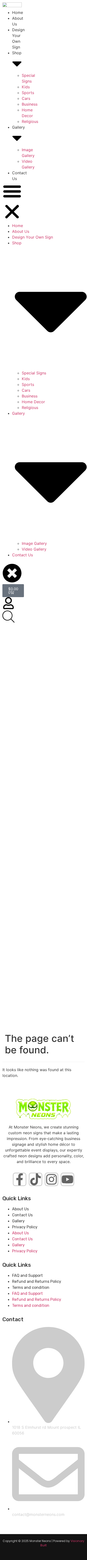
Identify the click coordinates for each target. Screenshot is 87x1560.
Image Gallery (34, 543)
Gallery (18, 1221)
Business (29, 104)
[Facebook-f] (19, 1179)
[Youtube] (67, 1179)
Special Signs (34, 373)
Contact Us (22, 554)
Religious (30, 121)
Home (17, 12)
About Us (20, 231)
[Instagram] (51, 1179)
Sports (28, 92)
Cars (26, 98)
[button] (12, 202)
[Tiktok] (35, 1179)
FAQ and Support (27, 1275)
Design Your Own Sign (32, 237)
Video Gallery (34, 549)
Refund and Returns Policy (36, 1281)
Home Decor (33, 401)
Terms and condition (30, 1287)
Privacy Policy (24, 1227)
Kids (26, 86)
